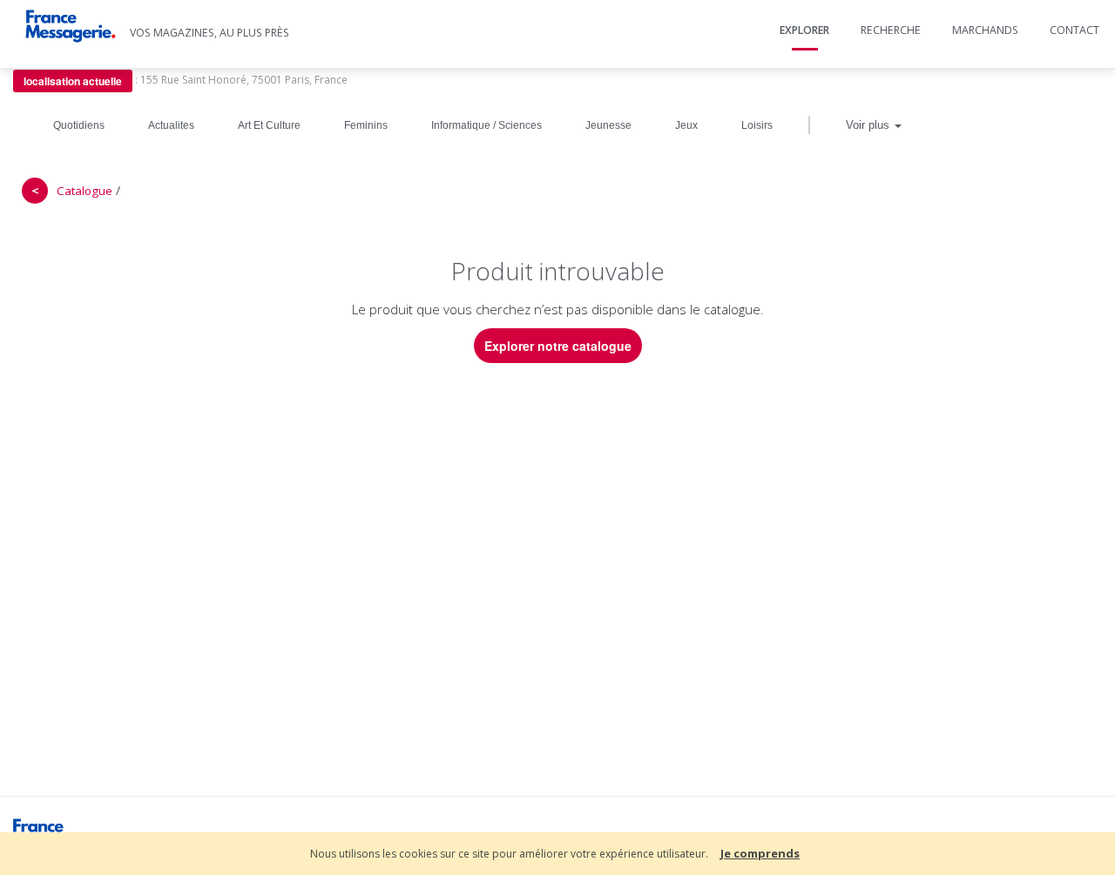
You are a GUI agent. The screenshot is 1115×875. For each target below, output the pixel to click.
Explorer (804, 30)
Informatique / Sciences (486, 125)
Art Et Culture (269, 125)
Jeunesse (608, 125)
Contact (1074, 30)
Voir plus (869, 124)
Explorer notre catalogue (558, 345)
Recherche (891, 30)
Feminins (366, 125)
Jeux (686, 125)
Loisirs (757, 125)
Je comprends (760, 853)
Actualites (171, 125)
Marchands (985, 30)
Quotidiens (79, 125)
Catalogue (84, 191)
